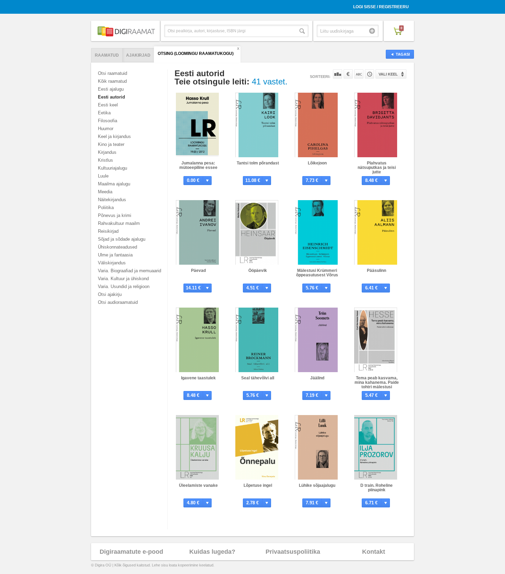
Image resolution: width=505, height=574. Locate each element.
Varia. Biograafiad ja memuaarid (129, 270)
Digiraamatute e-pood (131, 551)
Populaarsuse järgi (337, 74)
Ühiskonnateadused (117, 247)
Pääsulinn (376, 270)
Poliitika (106, 207)
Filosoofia (107, 120)
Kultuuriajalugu (112, 168)
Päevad (198, 270)
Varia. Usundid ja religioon (123, 286)
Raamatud (107, 55)
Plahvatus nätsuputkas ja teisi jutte (377, 167)
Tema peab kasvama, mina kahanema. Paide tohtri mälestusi (377, 382)
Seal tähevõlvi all (257, 378)
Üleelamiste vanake (198, 485)
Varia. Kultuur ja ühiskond (123, 278)
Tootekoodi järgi (369, 74)
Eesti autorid (111, 97)
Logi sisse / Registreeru (381, 6)
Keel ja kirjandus (114, 136)
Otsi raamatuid (112, 73)
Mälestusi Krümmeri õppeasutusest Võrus (317, 272)
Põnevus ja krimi (114, 215)
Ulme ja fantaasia (115, 254)
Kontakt (373, 551)
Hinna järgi (348, 74)
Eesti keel (108, 104)
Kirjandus (107, 152)
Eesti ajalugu (111, 89)
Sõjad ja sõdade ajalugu (121, 239)
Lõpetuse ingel (258, 485)
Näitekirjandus (112, 199)
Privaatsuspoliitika (293, 551)
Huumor (105, 128)
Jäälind (317, 378)
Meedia (105, 191)
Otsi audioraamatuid (118, 302)
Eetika (104, 112)
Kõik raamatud (112, 81)
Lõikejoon (317, 163)
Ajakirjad (138, 55)
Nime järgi (358, 74)
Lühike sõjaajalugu (317, 485)
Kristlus (105, 160)
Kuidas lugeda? (212, 551)
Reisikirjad (108, 231)
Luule (103, 176)
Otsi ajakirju (110, 294)
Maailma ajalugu (114, 183)
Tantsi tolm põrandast (258, 163)
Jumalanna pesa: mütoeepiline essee (198, 165)
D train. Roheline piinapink (376, 487)
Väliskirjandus (112, 262)
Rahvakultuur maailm (119, 223)
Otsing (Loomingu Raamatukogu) (196, 53)
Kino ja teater (111, 144)
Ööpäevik (257, 270)
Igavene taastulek (198, 378)
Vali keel (388, 74)
